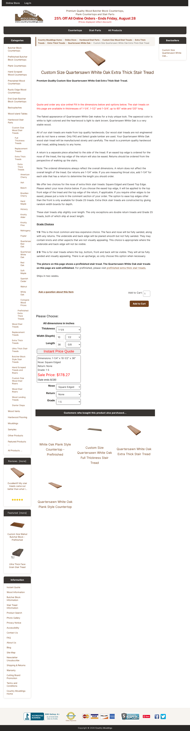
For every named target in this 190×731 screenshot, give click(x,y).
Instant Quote (13, 587)
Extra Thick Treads (20, 157)
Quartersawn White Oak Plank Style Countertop (55, 504)
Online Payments (71, 720)
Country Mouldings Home (16, 692)
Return (50, 393)
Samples (12, 429)
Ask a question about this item (56, 291)
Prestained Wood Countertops (16, 82)
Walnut (23, 286)
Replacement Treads (21, 149)
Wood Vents (14, 411)
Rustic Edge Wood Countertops (17, 91)
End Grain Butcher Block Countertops (17, 100)
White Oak (23, 293)
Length (50, 343)
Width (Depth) (46, 335)
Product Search (14, 613)
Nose (51, 385)
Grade (51, 400)
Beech (23, 188)
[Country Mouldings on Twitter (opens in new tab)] (163, 716)
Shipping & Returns (16, 665)
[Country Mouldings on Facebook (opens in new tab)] (156, 716)
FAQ (9, 637)
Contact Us (12, 632)
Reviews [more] (17, 461)
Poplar (23, 236)
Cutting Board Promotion (13, 676)
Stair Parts (95, 30)
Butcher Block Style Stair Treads (18, 359)
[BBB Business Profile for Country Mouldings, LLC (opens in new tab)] (42, 716)
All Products (115, 30)
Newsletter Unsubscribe (13, 658)
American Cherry (24, 175)
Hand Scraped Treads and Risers (19, 370)
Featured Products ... (17, 443)
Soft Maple (23, 271)
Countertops (75, 30)
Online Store (13, 3)
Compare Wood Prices (24, 302)
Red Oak (22, 263)
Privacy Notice (14, 622)
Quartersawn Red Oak (24, 244)
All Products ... (15, 450)
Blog (9, 647)
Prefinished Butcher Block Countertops (17, 58)
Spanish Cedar (24, 279)
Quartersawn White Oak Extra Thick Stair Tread (134, 451)
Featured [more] (17, 512)
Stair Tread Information (12, 606)
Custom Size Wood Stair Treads (18, 130)
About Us (11, 642)
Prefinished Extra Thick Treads (23, 314)
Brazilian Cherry (24, 194)
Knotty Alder (23, 215)
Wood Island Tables (17, 113)
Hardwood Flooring (17, 417)
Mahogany (24, 230)
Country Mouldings (103, 728)
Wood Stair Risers (17, 390)
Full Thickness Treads (19, 140)
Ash (22, 182)
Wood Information (16, 592)
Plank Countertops (17, 65)
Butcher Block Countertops (15, 49)
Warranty (11, 670)
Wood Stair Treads (17, 325)
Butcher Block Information (13, 598)
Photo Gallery (13, 618)
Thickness (48, 328)
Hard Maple (23, 202)
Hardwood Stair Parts (16, 121)
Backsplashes (15, 107)
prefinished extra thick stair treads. (126, 267)
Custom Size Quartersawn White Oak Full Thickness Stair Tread (94, 455)
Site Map (11, 652)
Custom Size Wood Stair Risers (18, 381)
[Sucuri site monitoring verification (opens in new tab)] (130, 716)
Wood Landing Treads (19, 398)
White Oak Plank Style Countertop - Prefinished (55, 449)
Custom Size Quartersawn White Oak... (171, 53)
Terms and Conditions (12, 684)
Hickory (24, 209)
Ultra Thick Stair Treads (19, 349)
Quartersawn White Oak (24, 254)
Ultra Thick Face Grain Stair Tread (17, 565)
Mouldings (13, 423)
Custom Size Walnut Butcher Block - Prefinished (17, 537)
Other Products (15, 435)
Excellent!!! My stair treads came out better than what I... (17, 486)
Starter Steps (18, 405)
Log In (27, 3)
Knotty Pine (23, 223)
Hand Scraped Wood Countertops (17, 73)
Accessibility (13, 627)
